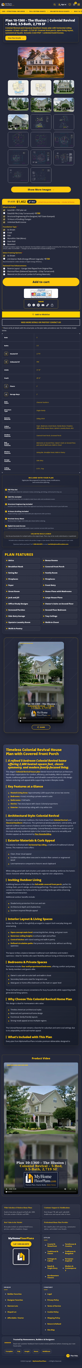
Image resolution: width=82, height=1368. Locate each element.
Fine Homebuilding (43, 834)
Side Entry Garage (16, 616)
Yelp (18, 1351)
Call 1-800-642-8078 (21, 1244)
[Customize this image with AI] (61, 50)
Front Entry (50, 585)
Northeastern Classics (53, 1277)
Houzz (36, 1351)
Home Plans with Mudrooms (58, 591)
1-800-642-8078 (37, 544)
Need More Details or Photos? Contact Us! (41, 322)
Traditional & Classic (52, 1252)
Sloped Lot (11, 1312)
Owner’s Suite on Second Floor (59, 603)
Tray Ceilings (51, 616)
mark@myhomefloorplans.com (58, 544)
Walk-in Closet (52, 622)
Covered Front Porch (54, 566)
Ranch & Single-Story (52, 1267)
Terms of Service (54, 1306)
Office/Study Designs (18, 603)
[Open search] (54, 4)
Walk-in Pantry (15, 628)
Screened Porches (16, 610)
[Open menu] (78, 4)
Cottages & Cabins (51, 1260)
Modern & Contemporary (70, 1268)
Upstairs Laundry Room (19, 622)
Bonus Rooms (51, 560)
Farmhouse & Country (70, 1245)
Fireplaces (13, 579)
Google (27, 1351)
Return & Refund (54, 1324)
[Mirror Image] (61, 56)
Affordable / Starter (15, 1318)
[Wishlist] (70, 4)
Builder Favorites (14, 1294)
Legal (49, 1294)
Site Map (51, 1330)
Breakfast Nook (15, 566)
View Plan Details (14, 38)
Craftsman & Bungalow (70, 1252)
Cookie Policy (53, 1312)
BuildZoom (46, 1351)
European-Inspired (69, 1260)
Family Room (51, 573)
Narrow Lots (12, 1306)
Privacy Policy (53, 1300)
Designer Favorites (15, 1300)
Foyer (11, 585)
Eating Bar (13, 573)
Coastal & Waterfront (52, 1245)
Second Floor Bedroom (55, 610)
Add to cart (41, 282)
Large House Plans (53, 597)
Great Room (14, 591)
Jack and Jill (13, 597)
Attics (11, 560)
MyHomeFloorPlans (39, 1361)
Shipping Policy (53, 1318)
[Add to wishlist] (41, 314)
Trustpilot (9, 1351)
